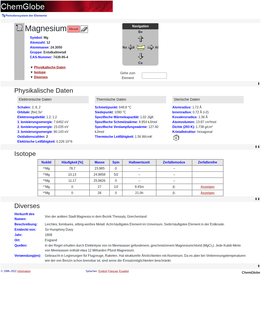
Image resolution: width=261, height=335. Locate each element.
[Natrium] (131, 47)
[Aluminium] (150, 47)
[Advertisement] (210, 51)
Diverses (41, 77)
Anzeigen (208, 186)
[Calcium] (141, 55)
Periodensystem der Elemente (26, 15)
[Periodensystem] (141, 47)
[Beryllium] (141, 38)
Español (124, 271)
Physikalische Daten (50, 67)
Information (24, 271)
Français (113, 271)
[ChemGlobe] (57, 6)
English (102, 271)
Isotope (40, 72)
